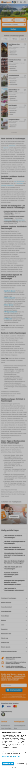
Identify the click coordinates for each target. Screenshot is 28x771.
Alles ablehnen (21, 764)
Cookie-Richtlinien (15, 756)
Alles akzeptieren (8, 764)
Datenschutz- (5, 756)
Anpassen (14, 768)
